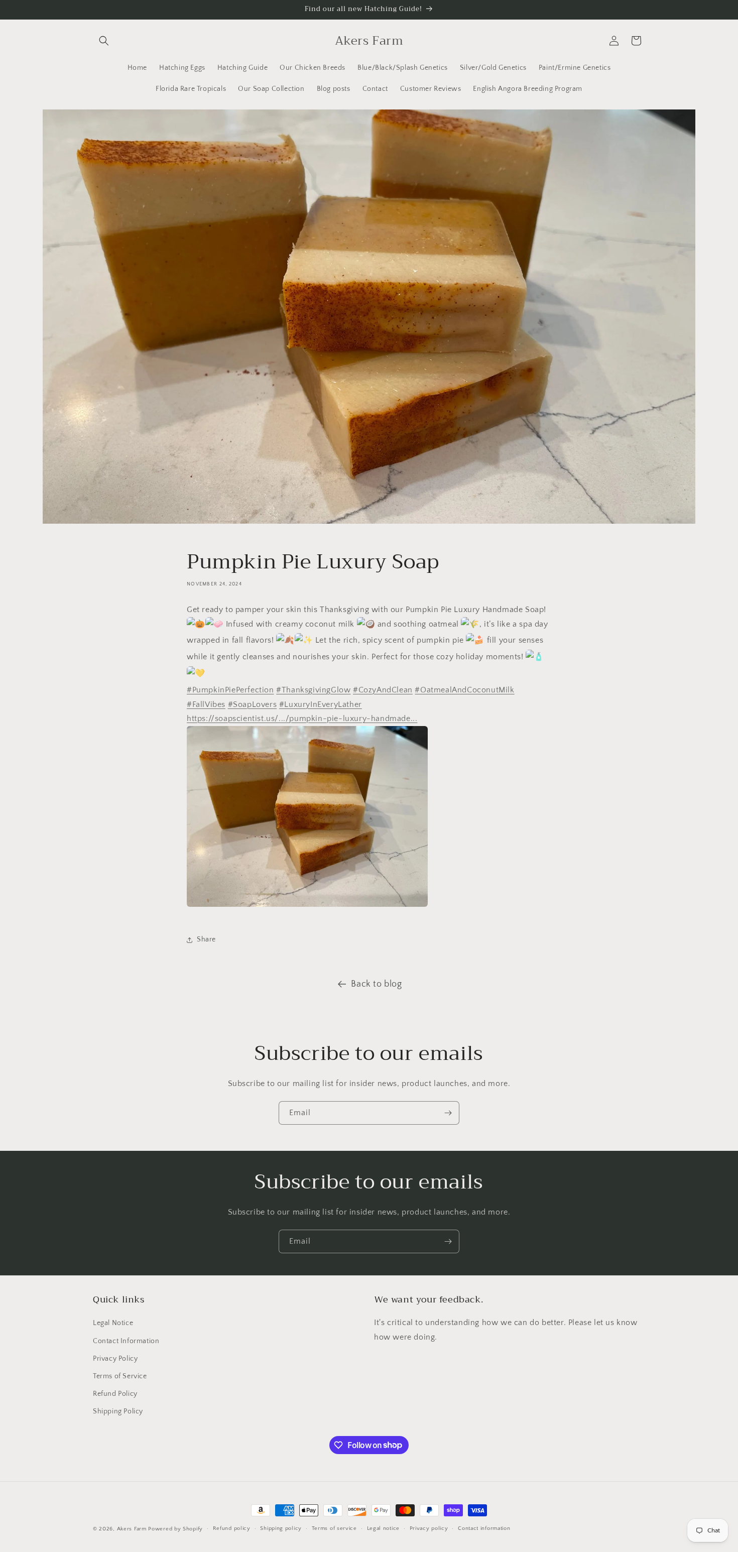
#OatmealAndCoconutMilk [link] (464, 689)
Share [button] (206, 939)
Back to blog (376, 984)
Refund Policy (115, 1394)
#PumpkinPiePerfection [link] (230, 689)
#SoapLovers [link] (252, 704)
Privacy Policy (115, 1359)
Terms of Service (120, 1376)
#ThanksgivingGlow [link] (313, 689)
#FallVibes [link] (206, 704)
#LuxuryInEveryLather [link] (320, 704)
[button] (104, 41)
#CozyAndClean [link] (383, 689)
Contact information (484, 1528)
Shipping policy (281, 1528)
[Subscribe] (448, 1113)
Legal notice (383, 1528)
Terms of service (334, 1528)
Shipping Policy (118, 1411)
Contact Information (126, 1341)
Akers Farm (132, 1529)
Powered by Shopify (175, 1529)
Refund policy (232, 1528)
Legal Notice (113, 1323)
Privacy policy (429, 1528)
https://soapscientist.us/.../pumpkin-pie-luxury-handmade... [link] (302, 718)
